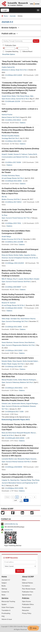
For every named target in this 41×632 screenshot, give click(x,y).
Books (4, 586)
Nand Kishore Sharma (28, 318)
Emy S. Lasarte (18, 279)
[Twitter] (2, 512)
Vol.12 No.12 (18, 239)
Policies (25, 598)
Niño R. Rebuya (7, 279)
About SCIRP (28, 577)
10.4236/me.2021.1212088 (14, 242)
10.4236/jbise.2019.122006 (14, 488)
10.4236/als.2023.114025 (13, 75)
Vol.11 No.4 (23, 70)
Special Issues (27, 595)
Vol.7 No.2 (27, 218)
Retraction (25, 610)
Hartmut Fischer (7, 114)
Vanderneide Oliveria (18, 403)
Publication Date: (10, 45)
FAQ (3, 616)
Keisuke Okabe (7, 361)
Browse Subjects (10, 28)
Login (5, 10)
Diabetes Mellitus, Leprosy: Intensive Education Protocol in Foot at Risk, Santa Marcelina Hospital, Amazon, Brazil (18, 397)
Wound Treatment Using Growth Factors (18, 358)
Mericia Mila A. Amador (31, 279)
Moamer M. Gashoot (8, 303)
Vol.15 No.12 (33, 258)
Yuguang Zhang (25, 480)
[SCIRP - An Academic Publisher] (15, 3)
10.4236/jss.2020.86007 (13, 287)
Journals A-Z (6, 580)
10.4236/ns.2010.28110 (13, 120)
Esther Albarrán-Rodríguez (27, 380)
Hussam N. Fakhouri (20, 154)
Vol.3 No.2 (20, 178)
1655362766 (8, 530)
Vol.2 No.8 (16, 117)
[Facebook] (12, 512)
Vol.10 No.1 (21, 305)
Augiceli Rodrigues (32, 403)
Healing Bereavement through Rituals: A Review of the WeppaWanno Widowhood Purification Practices (18, 130)
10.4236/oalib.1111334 (12, 101)
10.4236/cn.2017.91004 (13, 162)
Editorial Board (27, 51)
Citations (22, 122)
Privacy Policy (26, 613)
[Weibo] (32, 512)
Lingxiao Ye (5, 480)
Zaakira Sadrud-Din (8, 67)
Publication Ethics (28, 604)
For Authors (26, 586)
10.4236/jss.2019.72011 (13, 223)
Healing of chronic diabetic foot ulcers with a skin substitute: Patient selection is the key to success (20, 336)
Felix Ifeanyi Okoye (23, 96)
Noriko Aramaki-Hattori (30, 361)
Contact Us (5, 592)
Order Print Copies (8, 607)
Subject (4, 583)
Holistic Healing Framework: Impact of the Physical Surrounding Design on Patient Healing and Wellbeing (18, 297)
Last (15, 500)
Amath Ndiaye (6, 236)
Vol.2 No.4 (25, 321)
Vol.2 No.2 (32, 345)
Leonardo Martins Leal (9, 459)
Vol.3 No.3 (21, 364)
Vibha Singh (6, 318)
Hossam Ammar (18, 342)
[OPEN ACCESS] (34, 3)
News (3, 595)
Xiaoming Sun (14, 480)
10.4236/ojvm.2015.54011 (13, 388)
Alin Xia (4, 196)
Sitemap (4, 589)
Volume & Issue (7, 619)
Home (6, 16)
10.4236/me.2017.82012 (13, 202)
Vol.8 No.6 (27, 281)
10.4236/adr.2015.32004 (13, 181)
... (30, 497)
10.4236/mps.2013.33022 (13, 366)
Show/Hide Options (8, 54)
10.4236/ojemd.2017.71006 (14, 411)
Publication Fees (27, 592)
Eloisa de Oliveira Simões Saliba (12, 255)
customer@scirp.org (11, 524)
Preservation (26, 607)
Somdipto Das (15, 318)
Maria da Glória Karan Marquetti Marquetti (16, 433)
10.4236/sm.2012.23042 (13, 141)
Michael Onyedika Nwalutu (10, 136)
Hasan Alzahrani (7, 342)
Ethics (24, 580)
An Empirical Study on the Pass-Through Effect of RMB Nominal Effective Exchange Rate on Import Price (19, 191)
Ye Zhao (4, 215)
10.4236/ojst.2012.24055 (13, 327)
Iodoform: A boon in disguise (13, 315)
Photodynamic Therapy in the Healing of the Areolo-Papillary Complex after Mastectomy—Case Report (20, 427)
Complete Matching (11, 51)
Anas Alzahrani (29, 342)
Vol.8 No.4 (27, 461)
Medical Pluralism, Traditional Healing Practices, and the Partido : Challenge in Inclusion (16, 273)
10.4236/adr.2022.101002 (13, 308)
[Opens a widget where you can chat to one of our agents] (33, 628)
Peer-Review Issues (28, 589)
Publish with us (9, 34)
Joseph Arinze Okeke (9, 96)
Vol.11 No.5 (25, 99)
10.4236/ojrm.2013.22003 (13, 350)
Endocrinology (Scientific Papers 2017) (16, 419)
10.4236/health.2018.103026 (14, 438)
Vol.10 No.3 (10, 435)
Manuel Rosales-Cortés (9, 380)
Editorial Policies (27, 583)
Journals (13, 16)
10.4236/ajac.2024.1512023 (14, 263)
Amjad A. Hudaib (7, 154)
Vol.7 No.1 (5, 409)
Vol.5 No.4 (29, 382)
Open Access (26, 601)
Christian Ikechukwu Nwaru (11, 175)
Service (5, 598)
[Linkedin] (22, 512)
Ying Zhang (35, 480)
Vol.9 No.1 (25, 157)
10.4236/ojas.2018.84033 (13, 467)
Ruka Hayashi (17, 361)
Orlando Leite (6, 403)
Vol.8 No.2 (17, 199)
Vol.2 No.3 (15, 138)
